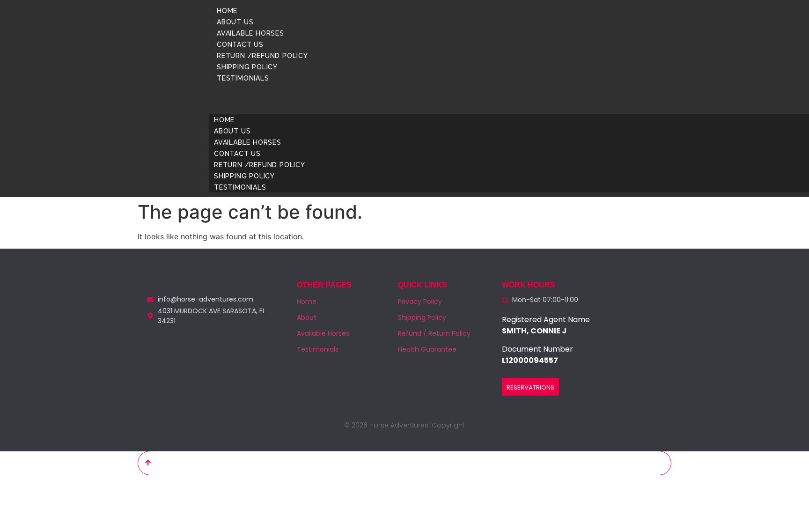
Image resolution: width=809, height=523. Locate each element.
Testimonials (243, 78)
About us (235, 22)
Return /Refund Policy (262, 55)
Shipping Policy (247, 67)
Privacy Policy (420, 301)
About (306, 317)
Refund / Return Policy (434, 333)
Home (227, 11)
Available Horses (250, 33)
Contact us (240, 44)
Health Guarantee (427, 349)
